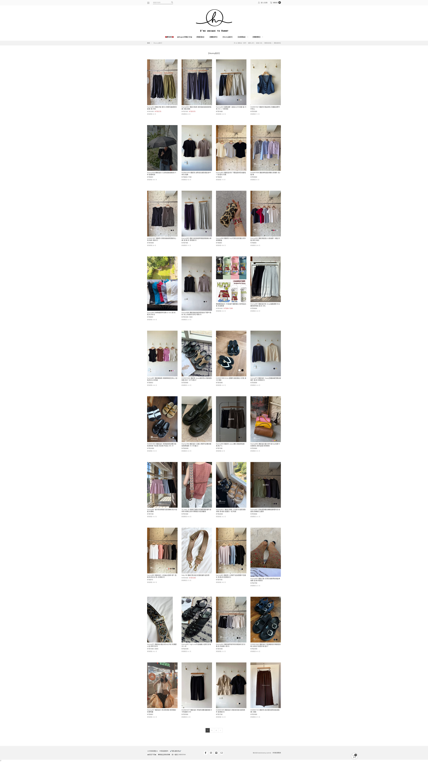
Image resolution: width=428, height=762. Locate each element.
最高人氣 (259, 43)
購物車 (276, 2)
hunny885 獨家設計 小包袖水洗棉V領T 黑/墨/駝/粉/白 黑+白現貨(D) (162, 576)
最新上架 (251, 43)
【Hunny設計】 (227, 37)
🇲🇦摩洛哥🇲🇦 (169, 37)
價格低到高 (267, 43)
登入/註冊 (264, 2)
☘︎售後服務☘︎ (163, 751)
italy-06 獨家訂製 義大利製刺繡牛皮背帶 (195, 575)
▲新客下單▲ (151, 754)
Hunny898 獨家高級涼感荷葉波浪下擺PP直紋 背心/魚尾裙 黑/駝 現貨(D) (196, 313)
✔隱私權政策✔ (175, 751)
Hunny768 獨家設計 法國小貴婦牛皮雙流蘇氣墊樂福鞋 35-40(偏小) (196, 445)
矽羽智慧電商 (277, 753)
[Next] (220, 730)
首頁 (148, 43)
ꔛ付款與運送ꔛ (152, 751)
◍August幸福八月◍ (184, 37)
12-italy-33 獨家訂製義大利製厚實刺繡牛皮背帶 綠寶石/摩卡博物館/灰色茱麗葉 (196, 510)
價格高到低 (277, 43)
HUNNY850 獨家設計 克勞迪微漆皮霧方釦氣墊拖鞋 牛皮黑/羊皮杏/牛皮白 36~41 (161, 445)
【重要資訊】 (257, 37)
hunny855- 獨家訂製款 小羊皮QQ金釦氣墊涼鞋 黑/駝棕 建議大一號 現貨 (231, 510)
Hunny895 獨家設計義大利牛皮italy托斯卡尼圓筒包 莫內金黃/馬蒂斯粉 (265, 445)
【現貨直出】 (200, 37)
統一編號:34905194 (179, 754)
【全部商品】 (242, 37)
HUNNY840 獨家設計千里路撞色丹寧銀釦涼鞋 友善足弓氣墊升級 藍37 (265, 645)
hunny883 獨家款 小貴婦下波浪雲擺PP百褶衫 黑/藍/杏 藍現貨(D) (231, 576)
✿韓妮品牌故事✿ (164, 754)
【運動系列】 (213, 37)
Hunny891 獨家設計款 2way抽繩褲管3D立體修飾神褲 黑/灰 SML (265, 305)
